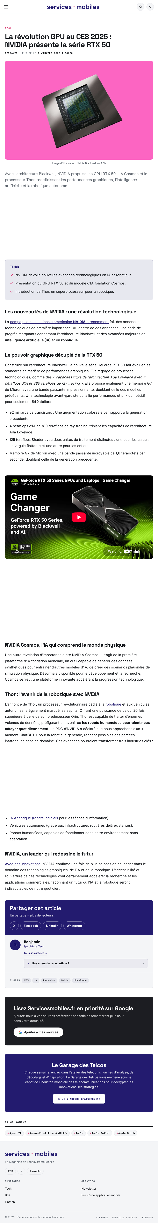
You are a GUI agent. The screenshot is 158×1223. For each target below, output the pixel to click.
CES (26, 980)
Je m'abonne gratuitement (81, 1099)
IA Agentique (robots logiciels (33, 818)
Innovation (49, 980)
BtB (7, 1195)
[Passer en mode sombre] (150, 7)
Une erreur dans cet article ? (50, 963)
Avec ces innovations (23, 864)
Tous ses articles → (35, 953)
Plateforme (80, 980)
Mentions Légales (124, 1217)
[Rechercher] (140, 7)
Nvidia (64, 980)
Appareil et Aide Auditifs (48, 1133)
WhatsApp (74, 925)
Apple (79, 1133)
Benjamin (11, 53)
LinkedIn (52, 925)
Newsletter (88, 1188)
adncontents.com (53, 1217)
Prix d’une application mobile (100, 1195)
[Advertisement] (79, 224)
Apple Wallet (101, 1133)
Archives (147, 1217)
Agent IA (15, 1133)
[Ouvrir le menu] (7, 7)
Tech (8, 28)
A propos (102, 1217)
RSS (10, 1171)
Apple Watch (126, 1133)
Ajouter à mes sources (41, 1032)
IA (36, 980)
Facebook (31, 925)
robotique (113, 704)
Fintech (10, 1202)
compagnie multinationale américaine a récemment (59, 322)
